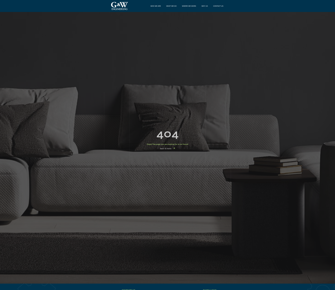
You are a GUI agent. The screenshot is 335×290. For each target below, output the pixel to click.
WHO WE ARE (155, 6)
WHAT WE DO (171, 6)
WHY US (205, 6)
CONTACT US (218, 6)
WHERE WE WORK (189, 6)
